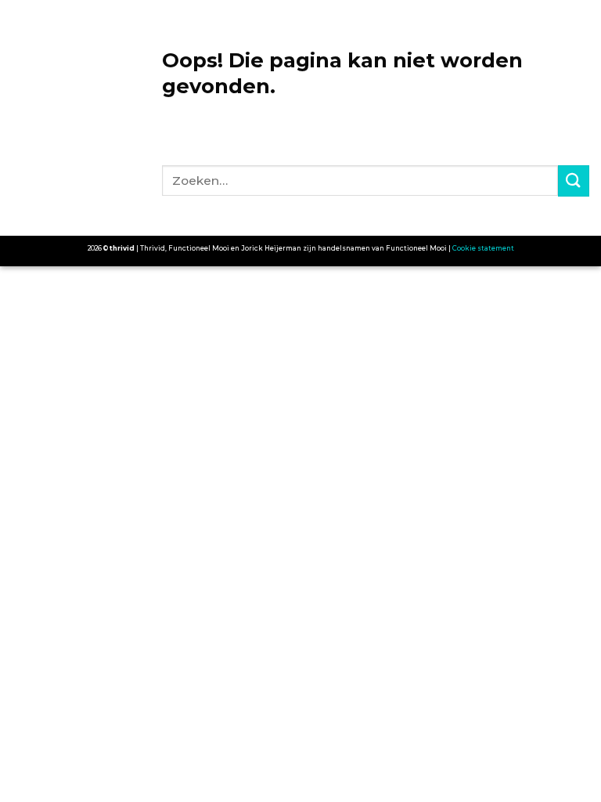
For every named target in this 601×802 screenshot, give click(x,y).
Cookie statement (483, 248)
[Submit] (573, 180)
